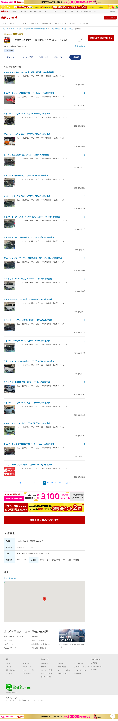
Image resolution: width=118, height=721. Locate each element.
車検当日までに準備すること (41, 644)
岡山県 (19, 29)
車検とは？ (35, 636)
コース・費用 (27, 57)
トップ (4, 23)
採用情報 (94, 669)
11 (52, 483)
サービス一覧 (10, 700)
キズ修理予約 (62, 667)
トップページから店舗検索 (13, 636)
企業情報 (94, 663)
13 (60, 483)
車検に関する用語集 (38, 648)
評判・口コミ (60, 57)
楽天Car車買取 (78, 663)
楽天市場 (112, 11)
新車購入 (60, 663)
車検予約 (43, 667)
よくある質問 (84, 23)
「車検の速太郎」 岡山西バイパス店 (61, 29)
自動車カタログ (62, 673)
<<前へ (20, 483)
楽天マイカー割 (46, 677)
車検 (12, 29)
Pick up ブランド (10, 648)
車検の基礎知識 (46, 23)
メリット (23, 23)
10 (48, 483)
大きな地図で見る (10, 578)
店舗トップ (11, 57)
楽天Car (5, 29)
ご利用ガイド (34, 23)
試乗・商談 (44, 663)
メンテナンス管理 (46, 670)
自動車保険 (77, 673)
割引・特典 (43, 57)
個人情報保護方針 (96, 666)
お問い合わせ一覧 (23, 700)
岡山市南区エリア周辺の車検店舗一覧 (35, 29)
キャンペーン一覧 (60, 23)
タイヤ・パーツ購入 (64, 670)
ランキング (72, 23)
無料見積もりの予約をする (101, 38)
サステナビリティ (38, 700)
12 (56, 483)
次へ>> (68, 483)
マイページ (13, 23)
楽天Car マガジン (46, 673)
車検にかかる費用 (37, 640)
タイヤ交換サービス (80, 670)
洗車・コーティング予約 (81, 667)
